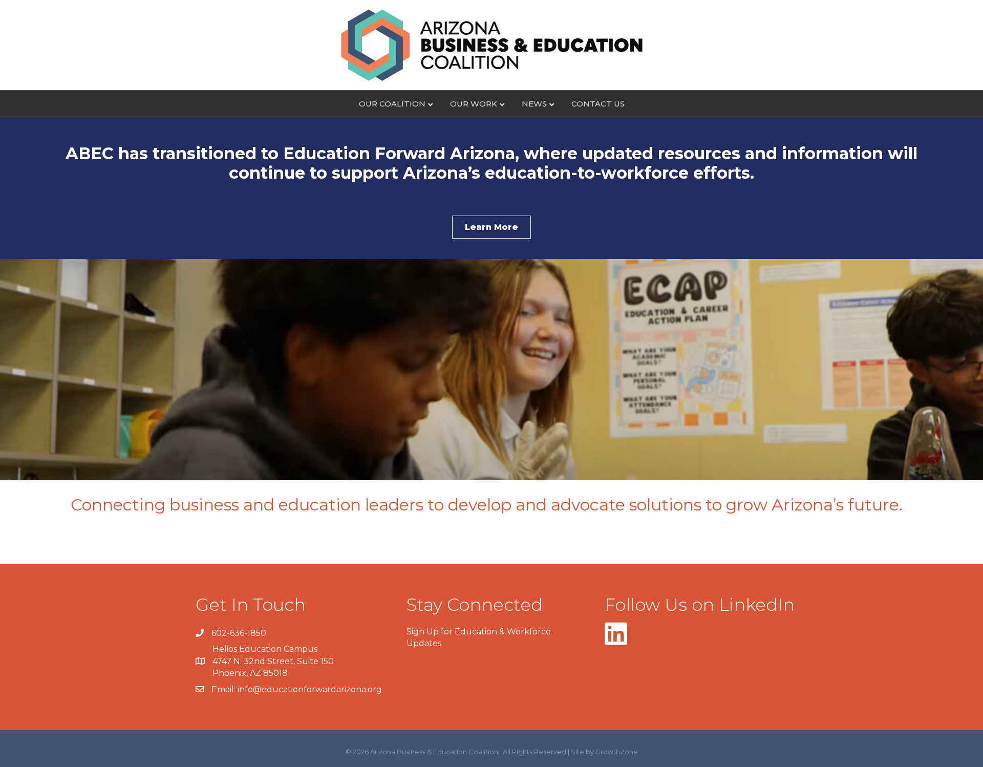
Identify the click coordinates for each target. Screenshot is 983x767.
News (534, 104)
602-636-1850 (238, 633)
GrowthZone (616, 752)
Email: (224, 689)
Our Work (473, 104)
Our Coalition (392, 104)
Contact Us (598, 104)
